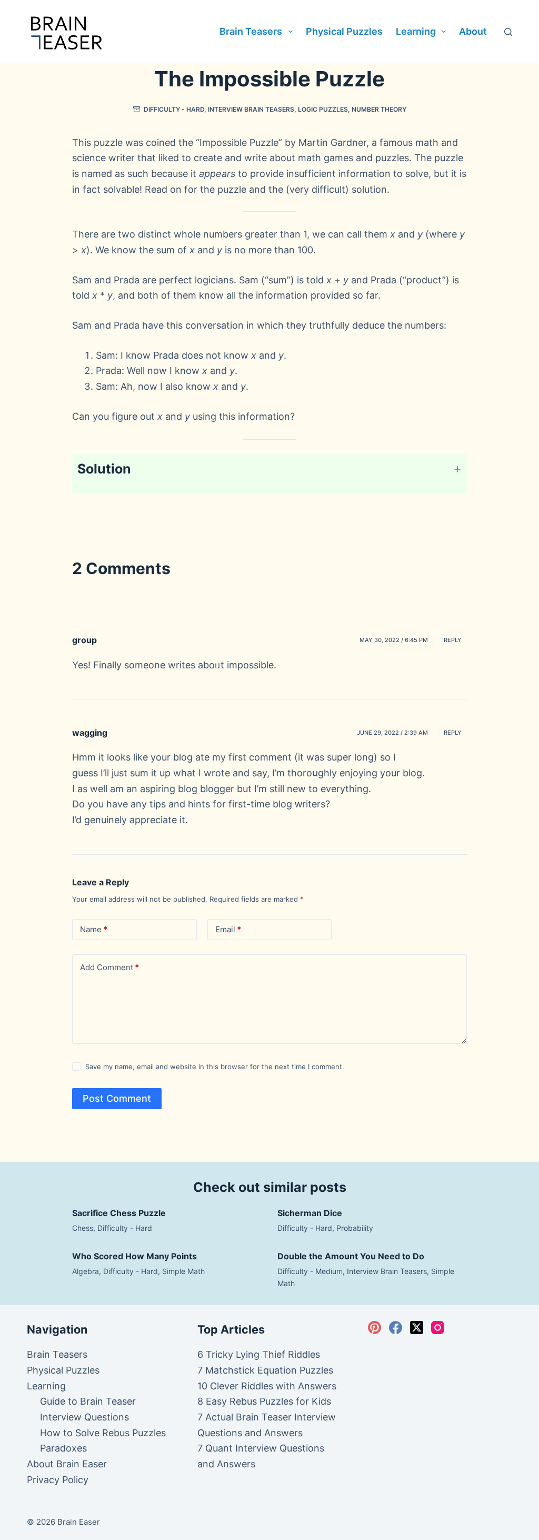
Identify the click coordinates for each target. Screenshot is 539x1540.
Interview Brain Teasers (251, 109)
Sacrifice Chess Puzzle (119, 1213)
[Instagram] (437, 1327)
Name (93, 929)
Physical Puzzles (344, 31)
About (473, 31)
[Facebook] (395, 1327)
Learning (416, 31)
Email (228, 929)
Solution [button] (104, 469)
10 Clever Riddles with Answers (266, 1385)
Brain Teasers (250, 31)
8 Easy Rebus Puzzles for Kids (264, 1401)
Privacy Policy (57, 1479)
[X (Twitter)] (416, 1327)
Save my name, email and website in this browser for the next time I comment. (214, 1066)
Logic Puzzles (323, 109)
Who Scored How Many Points (134, 1256)
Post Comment (117, 1098)
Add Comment (109, 967)
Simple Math (183, 1271)
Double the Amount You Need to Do (350, 1256)
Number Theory (379, 109)
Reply (453, 640)
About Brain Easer (67, 1463)
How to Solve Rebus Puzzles (103, 1432)
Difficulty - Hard (174, 109)
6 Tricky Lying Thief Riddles (258, 1354)
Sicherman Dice (309, 1213)
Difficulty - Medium (310, 1271)
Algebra (85, 1271)
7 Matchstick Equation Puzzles (265, 1370)
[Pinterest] (374, 1327)
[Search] (508, 32)
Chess (82, 1227)
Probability (354, 1227)
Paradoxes (63, 1448)
